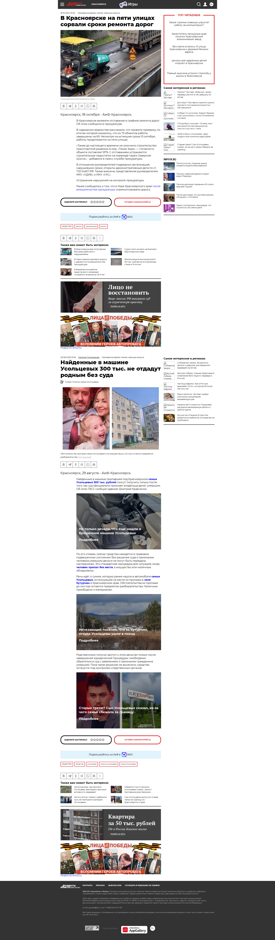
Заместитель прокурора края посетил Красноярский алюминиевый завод (189, 37)
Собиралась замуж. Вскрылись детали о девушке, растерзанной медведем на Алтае (193, 365)
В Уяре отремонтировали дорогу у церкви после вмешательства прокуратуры (90, 262)
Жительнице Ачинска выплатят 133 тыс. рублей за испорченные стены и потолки (140, 262)
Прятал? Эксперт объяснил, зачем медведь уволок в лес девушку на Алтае (194, 94)
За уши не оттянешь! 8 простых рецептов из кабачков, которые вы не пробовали (195, 417)
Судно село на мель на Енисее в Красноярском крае (140, 250)
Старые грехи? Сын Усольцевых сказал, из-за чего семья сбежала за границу (195, 147)
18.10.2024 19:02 (67, 13)
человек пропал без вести (94, 567)
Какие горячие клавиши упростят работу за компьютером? (189, 24)
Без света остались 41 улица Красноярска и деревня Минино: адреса (189, 49)
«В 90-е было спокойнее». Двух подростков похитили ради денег (194, 135)
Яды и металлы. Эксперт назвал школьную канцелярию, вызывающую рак (193, 396)
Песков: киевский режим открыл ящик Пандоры (192, 175)
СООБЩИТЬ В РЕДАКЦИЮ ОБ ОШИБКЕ (142, 885)
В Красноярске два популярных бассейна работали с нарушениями (90, 251)
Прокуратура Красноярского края (77, 99)
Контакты (87, 885)
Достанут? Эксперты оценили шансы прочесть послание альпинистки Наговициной (195, 105)
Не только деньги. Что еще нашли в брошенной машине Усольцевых (110, 531)
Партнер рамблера (110, 928)
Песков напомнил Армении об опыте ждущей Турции (194, 185)
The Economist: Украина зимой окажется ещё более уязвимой (191, 164)
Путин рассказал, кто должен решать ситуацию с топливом (195, 196)
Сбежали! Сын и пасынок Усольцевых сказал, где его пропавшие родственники (138, 789)
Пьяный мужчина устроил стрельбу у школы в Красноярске (189, 74)
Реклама (100, 885)
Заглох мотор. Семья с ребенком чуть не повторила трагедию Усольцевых (90, 799)
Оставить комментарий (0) (137, 202)
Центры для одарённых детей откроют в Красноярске (189, 62)
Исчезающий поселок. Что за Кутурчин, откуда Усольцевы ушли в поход (113, 632)
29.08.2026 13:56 (68, 357)
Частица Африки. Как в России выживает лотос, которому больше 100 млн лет (194, 386)
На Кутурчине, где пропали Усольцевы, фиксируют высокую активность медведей (90, 789)
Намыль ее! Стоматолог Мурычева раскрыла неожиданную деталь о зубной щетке (194, 407)
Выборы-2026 (114, 885)
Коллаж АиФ (84, 457)
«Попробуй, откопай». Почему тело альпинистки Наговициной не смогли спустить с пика (194, 126)
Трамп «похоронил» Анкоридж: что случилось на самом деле (193, 206)
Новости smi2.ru (71, 347)
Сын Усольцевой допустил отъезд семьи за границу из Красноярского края (141, 799)
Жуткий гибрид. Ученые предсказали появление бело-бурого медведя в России (195, 375)
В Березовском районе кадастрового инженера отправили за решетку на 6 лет (89, 272)
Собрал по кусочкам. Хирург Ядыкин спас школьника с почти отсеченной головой (195, 115)
